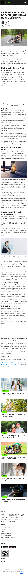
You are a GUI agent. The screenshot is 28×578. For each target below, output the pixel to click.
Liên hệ (3, 529)
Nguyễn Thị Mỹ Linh (10, 22)
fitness (7, 370)
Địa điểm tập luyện (6, 533)
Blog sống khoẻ (13, 8)
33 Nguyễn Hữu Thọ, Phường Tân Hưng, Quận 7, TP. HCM (16, 515)
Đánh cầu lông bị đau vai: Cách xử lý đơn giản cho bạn (13, 479)
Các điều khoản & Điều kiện (8, 537)
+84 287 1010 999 (13, 519)
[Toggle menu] (25, 2)
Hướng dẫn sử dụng (6, 527)
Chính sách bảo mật (6, 539)
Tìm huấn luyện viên (6, 535)
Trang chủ (3, 8)
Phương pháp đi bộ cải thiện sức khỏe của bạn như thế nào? (14, 436)
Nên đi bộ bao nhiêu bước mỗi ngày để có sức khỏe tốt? (13, 394)
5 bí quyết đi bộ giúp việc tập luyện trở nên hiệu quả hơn (14, 415)
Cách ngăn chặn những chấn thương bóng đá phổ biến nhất (13, 457)
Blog (2, 531)
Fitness (21, 8)
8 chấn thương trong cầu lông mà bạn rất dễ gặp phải (13, 500)
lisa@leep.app (12, 521)
